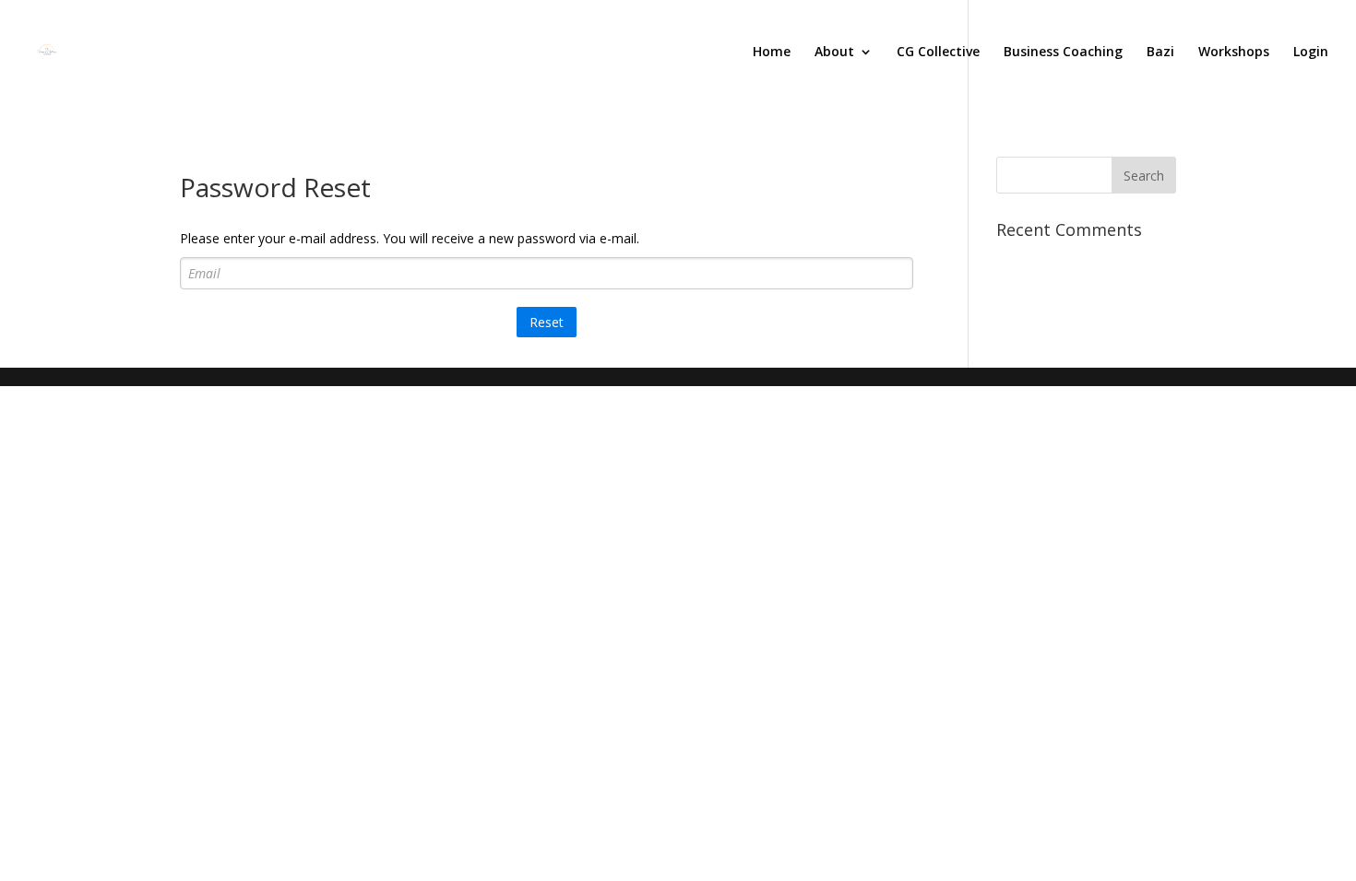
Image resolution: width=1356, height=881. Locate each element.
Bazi (1160, 52)
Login (1310, 52)
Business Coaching (1063, 52)
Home (772, 52)
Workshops (1233, 52)
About (834, 52)
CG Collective (938, 52)
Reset (546, 322)
